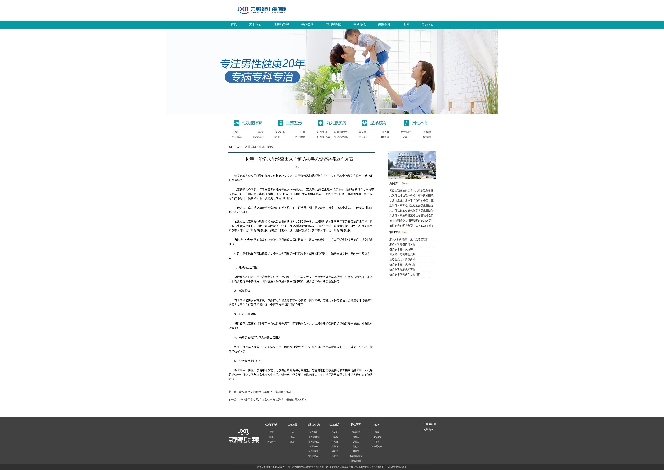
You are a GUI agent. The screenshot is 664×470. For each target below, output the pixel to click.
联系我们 (427, 24)
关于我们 (255, 24)
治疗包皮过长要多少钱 (402, 259)
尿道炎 (385, 132)
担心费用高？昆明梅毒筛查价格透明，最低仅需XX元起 (273, 399)
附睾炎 (385, 136)
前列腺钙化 (341, 136)
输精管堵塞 (356, 461)
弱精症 (427, 136)
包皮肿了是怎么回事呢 (402, 269)
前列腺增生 (341, 132)
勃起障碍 (237, 136)
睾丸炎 (362, 136)
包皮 (292, 432)
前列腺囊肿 (313, 451)
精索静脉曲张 (356, 456)
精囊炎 (335, 451)
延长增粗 (300, 136)
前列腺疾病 (333, 24)
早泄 (261, 132)
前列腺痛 (314, 446)
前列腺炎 (322, 132)
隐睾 (277, 136)
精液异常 (406, 132)
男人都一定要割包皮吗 (402, 254)
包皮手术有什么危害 (401, 249)
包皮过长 (279, 132)
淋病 (377, 441)
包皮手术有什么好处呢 (402, 264)
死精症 (427, 132)
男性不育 (384, 24)
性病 (406, 24)
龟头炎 (362, 132)
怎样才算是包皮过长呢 (402, 244)
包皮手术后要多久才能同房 (405, 274)
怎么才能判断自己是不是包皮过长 (408, 239)
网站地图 (428, 429)
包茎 (303, 132)
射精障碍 (258, 136)
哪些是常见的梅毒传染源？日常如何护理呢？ (267, 391)
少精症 (404, 136)
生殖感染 (359, 24)
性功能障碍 (281, 24)
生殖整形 (307, 24)
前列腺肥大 (323, 136)
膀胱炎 (335, 456)
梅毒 (269, 146)
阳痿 (235, 132)
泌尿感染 (378, 123)
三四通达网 (249, 146)
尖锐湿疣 (377, 437)
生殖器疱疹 (377, 446)
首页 (234, 24)
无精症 (356, 446)
